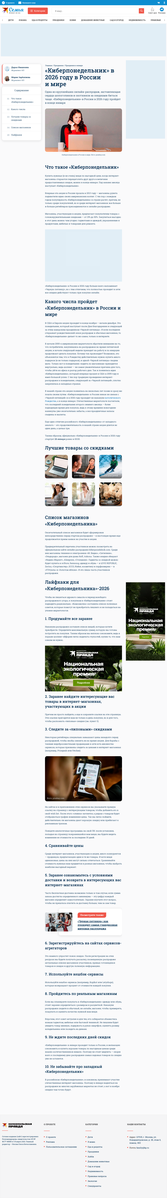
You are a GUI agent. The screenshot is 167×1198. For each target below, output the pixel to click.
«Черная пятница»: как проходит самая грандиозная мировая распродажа (97, 924)
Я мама (23, 20)
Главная (48, 65)
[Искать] (141, 10)
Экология (92, 1181)
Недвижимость (137, 20)
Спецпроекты (94, 1186)
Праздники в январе (74, 65)
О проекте (51, 1137)
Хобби (73, 20)
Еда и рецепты (39, 20)
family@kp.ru (142, 1147)
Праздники (58, 20)
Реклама (50, 1142)
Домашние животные (93, 20)
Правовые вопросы (97, 1176)
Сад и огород (117, 20)
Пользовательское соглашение (61, 1146)
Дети (11, 20)
